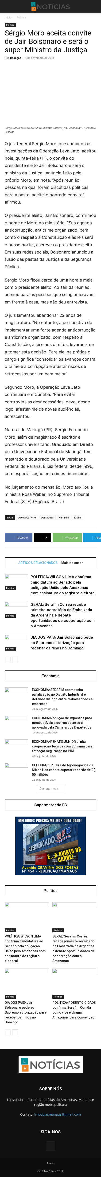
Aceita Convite (27, 517)
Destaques (47, 517)
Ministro (64, 517)
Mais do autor (72, 562)
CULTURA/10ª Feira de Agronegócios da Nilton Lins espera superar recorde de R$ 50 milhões (63, 769)
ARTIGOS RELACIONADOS (38, 562)
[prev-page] (8, 660)
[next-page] (15, 660)
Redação (15, 58)
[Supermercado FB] (50, 846)
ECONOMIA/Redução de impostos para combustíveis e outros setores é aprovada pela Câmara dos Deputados (62, 722)
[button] (8, 6)
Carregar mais (49, 788)
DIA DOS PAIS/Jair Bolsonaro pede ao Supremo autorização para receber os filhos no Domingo (62, 642)
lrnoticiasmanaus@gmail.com (57, 1114)
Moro (77, 517)
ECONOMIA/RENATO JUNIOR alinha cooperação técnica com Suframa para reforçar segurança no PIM (62, 746)
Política (21, 17)
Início (8, 17)
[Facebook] (50, 1146)
